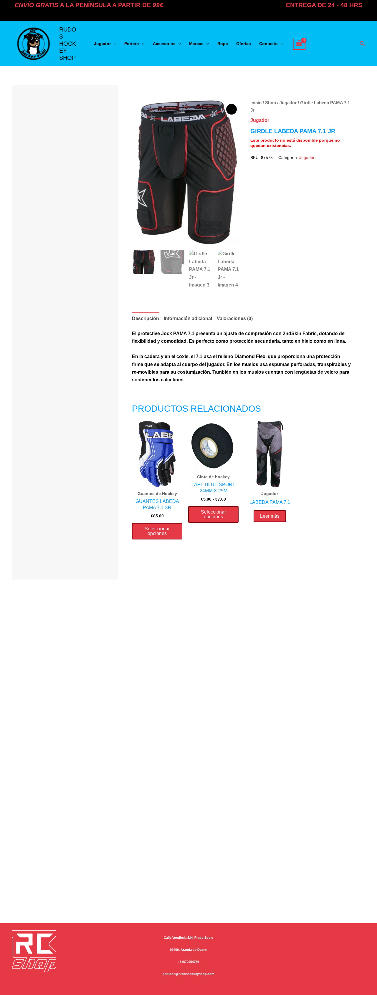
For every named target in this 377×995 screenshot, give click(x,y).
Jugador (102, 43)
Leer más (270, 516)
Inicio (256, 102)
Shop (270, 102)
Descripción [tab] (145, 318)
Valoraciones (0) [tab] (235, 318)
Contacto (268, 43)
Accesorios (164, 43)
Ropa (222, 43)
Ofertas (243, 43)
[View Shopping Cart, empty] (299, 44)
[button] (113, 43)
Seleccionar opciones (157, 531)
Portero (131, 43)
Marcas (196, 43)
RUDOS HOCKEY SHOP (67, 43)
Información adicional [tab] (188, 318)
